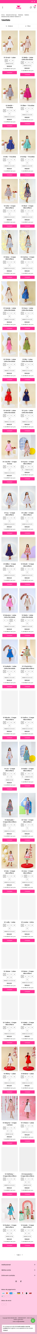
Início (3, 15)
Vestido (26, 15)
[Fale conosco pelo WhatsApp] (33, 1321)
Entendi (5, 1330)
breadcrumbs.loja (11, 15)
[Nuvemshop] (18, 1322)
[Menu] (2, 7)
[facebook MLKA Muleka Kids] (34, 1)
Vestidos (20, 15)
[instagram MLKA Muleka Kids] (32, 1)
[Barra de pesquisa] (31, 7)
